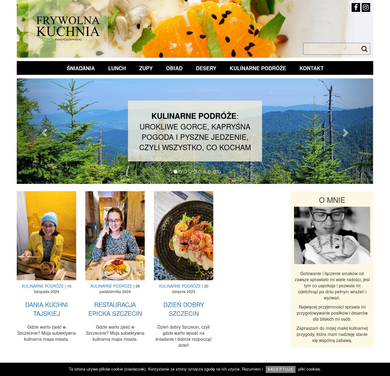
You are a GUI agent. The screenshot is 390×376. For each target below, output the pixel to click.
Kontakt (312, 68)
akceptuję (281, 369)
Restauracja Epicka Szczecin (115, 309)
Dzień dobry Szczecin (183, 309)
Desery (206, 68)
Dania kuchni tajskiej (46, 309)
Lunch (117, 68)
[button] (43, 131)
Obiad (174, 68)
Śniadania (81, 68)
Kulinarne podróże (258, 68)
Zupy (146, 68)
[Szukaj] (364, 49)
